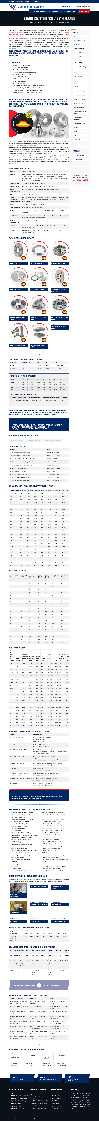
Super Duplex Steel (80, 40)
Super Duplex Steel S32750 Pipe (38, 1093)
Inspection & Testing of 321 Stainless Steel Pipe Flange (28, 88)
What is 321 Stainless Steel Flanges (22, 65)
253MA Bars (55, 1101)
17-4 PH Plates (56, 1093)
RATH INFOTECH (85, 1118)
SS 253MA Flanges (79, 107)
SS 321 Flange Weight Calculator (52, 440)
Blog (73, 11)
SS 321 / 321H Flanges (80, 95)
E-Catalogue (80, 155)
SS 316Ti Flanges (78, 87)
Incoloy (76, 131)
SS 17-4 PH (77, 44)
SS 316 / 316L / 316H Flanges (79, 82)
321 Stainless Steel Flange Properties (23, 74)
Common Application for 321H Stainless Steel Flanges (27, 92)
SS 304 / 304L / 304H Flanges (79, 72)
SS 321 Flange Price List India (33, 440)
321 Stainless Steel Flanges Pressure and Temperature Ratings (30, 79)
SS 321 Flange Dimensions (20, 83)
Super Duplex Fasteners (38, 1106)
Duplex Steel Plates (16, 1106)
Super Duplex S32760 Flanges (40, 1100)
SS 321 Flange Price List (19, 76)
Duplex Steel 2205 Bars (17, 1108)
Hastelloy (77, 139)
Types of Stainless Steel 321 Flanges (23, 70)
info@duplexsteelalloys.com (83, 6)
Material (48, 11)
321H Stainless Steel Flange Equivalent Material (26, 72)
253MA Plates (56, 1103)
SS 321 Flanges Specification (20, 67)
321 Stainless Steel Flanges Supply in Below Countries (27, 90)
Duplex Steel (78, 36)
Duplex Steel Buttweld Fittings (19, 1095)
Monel (75, 135)
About (37, 11)
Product (42, 11)
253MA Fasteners (57, 1106)
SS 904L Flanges (78, 103)
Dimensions (79, 159)
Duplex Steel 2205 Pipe (17, 1093)
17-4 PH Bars (55, 1095)
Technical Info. (56, 11)
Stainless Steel (79, 49)
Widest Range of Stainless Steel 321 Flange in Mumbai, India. (29, 85)
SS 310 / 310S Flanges (80, 77)
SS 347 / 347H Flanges (80, 99)
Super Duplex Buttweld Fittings (37, 1097)
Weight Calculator (84, 11)
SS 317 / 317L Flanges (79, 91)
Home (33, 11)
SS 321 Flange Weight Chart (20, 81)
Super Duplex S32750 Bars (39, 1111)
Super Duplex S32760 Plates (39, 1108)
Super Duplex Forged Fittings (39, 1103)
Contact (69, 11)
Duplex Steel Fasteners (17, 1103)
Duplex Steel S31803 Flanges (19, 1098)
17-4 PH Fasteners (57, 1098)
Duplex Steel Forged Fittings (18, 1101)
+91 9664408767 (66, 6)
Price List (63, 11)
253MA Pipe (55, 1108)
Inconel (76, 127)
